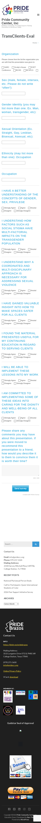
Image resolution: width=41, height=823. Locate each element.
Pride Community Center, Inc (15, 21)
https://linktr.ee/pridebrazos (15, 645)
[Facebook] (9, 809)
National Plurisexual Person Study (18, 581)
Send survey (20, 488)
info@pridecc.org (10, 665)
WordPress (25, 820)
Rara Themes (31, 817)
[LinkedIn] (19, 809)
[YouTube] (29, 809)
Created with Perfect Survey (31, 494)
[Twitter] (14, 809)
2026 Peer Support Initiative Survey (18, 592)
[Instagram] (24, 809)
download (14, 677)
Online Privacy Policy (12, 671)
